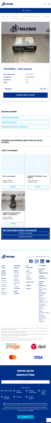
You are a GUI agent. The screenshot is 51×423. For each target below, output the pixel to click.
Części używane (15, 16)
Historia (28, 275)
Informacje (4, 282)
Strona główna (5, 16)
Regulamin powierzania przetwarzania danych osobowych (42, 318)
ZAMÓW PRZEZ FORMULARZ (10, 117)
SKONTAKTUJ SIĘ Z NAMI (25, 233)
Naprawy (3, 280)
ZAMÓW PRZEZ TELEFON (25, 95)
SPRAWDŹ (13, 187)
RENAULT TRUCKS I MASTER (3, 273)
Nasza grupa (29, 272)
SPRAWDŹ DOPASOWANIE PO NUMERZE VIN (15, 127)
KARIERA (28, 285)
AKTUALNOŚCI (30, 282)
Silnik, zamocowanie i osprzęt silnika (31, 16)
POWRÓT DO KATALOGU (25, 236)
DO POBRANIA (42, 265)
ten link (31, 410)
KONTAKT (28, 288)
